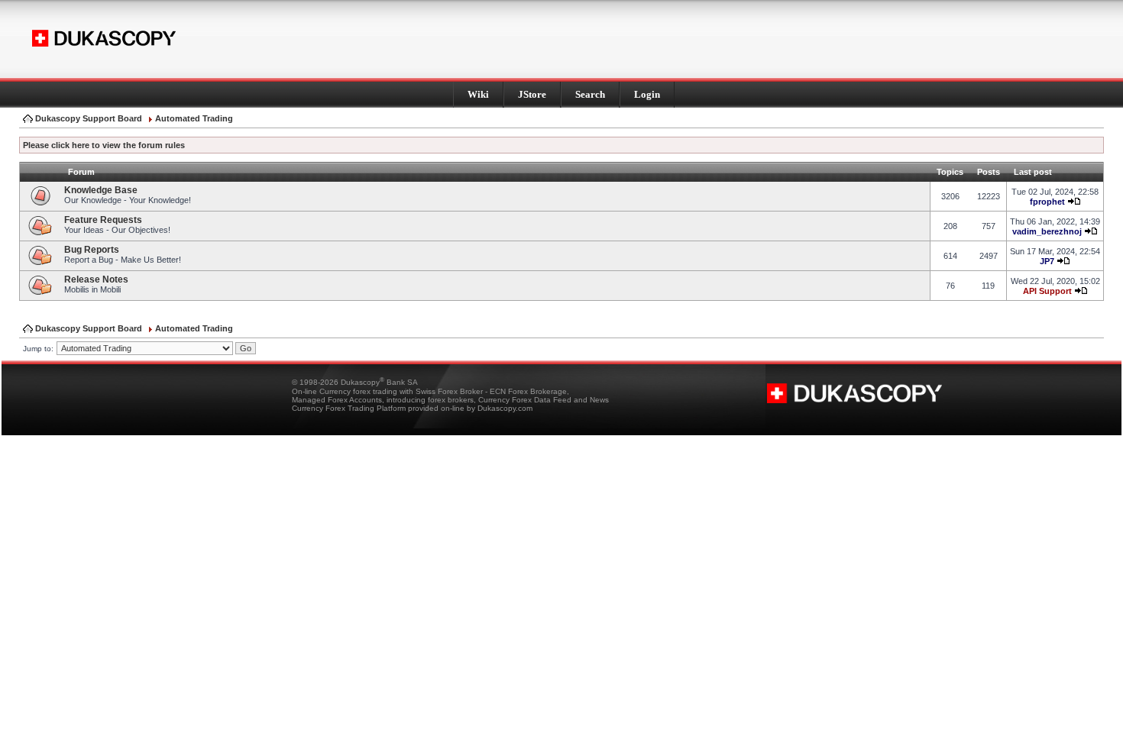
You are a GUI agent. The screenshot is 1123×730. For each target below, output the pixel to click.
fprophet (1047, 201)
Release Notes (96, 279)
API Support (1047, 291)
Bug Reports (91, 249)
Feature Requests (103, 220)
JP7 (1047, 261)
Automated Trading (194, 118)
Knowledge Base (101, 190)
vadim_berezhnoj (1047, 231)
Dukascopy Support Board (88, 118)
